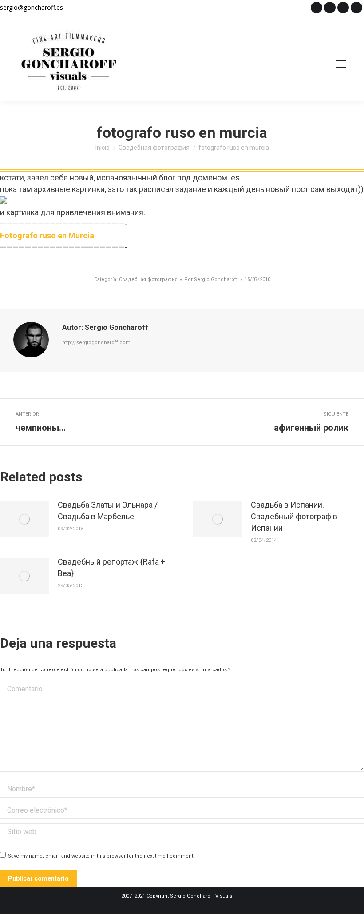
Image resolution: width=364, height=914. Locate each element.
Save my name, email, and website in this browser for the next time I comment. (101, 856)
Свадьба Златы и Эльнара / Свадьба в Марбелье (108, 510)
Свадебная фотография (148, 279)
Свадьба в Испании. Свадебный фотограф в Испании (294, 516)
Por (211, 279)
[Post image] (24, 519)
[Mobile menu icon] (341, 64)
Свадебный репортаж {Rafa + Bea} (111, 567)
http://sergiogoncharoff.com (96, 342)
